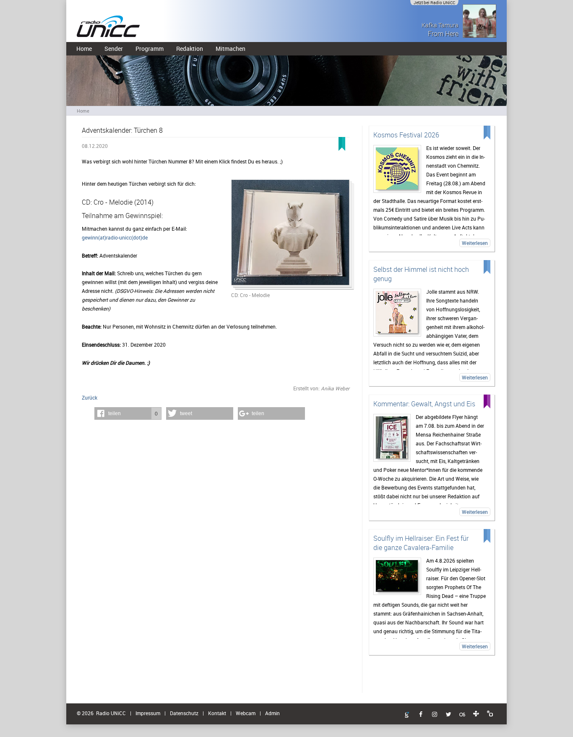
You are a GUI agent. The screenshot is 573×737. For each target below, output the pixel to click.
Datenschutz (184, 713)
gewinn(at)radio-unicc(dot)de (115, 237)
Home (84, 49)
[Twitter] (448, 714)
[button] (127, 413)
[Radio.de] (490, 714)
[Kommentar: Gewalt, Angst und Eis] (392, 438)
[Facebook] (420, 714)
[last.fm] (462, 714)
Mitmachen (230, 49)
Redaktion (189, 49)
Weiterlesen (475, 243)
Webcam (245, 713)
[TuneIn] (476, 714)
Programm (149, 49)
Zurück (89, 397)
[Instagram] (434, 714)
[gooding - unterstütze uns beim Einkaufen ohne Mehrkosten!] (407, 715)
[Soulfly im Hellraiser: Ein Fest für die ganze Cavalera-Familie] (397, 576)
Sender (113, 49)
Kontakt (217, 713)
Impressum (147, 713)
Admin (272, 713)
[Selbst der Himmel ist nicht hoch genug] (397, 313)
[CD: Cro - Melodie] (290, 235)
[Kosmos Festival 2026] (397, 169)
